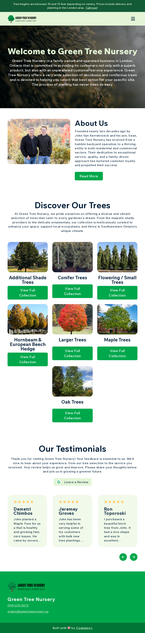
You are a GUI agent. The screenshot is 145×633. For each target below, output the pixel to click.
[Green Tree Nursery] (22, 18)
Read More (88, 176)
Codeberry (84, 628)
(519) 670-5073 (18, 605)
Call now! (92, 7)
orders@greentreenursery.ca (28, 611)
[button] (123, 557)
